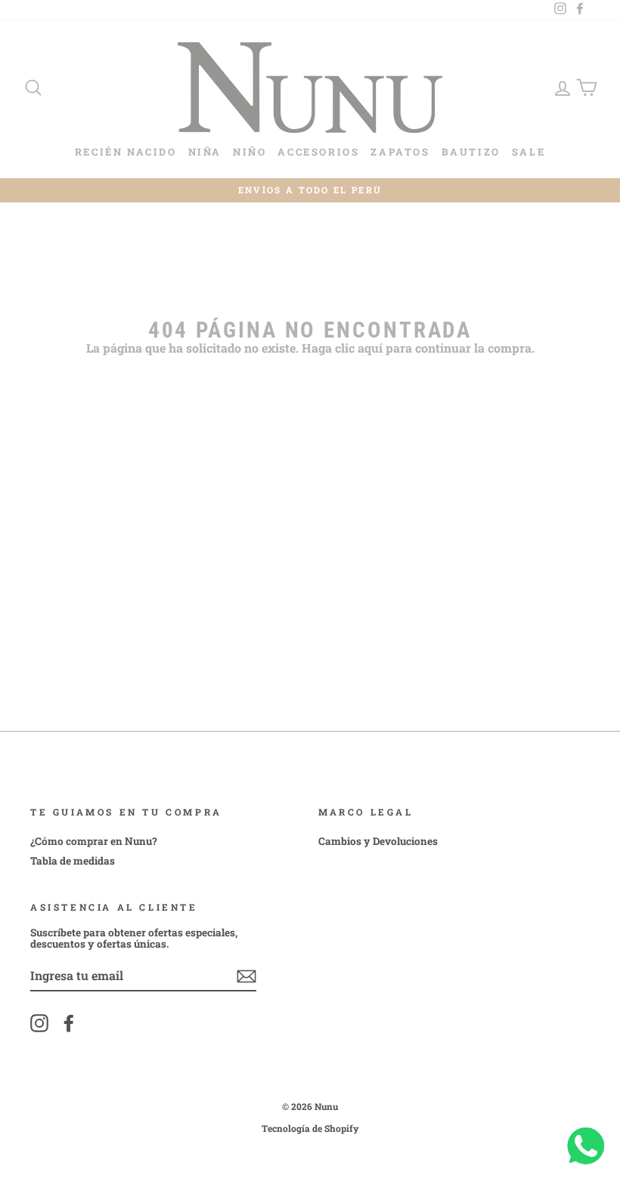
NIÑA (205, 152)
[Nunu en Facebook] (69, 1023)
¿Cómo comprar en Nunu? (93, 841)
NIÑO (249, 152)
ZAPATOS (399, 152)
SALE (528, 152)
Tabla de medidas (72, 861)
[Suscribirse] (246, 976)
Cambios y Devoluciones (378, 841)
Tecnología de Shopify (310, 1128)
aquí (370, 348)
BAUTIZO (471, 152)
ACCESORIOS (318, 152)
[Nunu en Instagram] (39, 1023)
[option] (310, 191)
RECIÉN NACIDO (126, 152)
